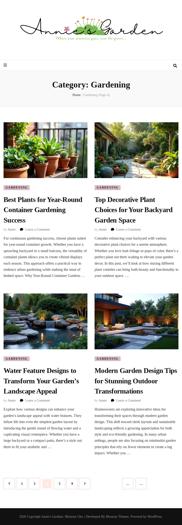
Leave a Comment (37, 229)
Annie (12, 229)
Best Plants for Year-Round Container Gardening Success (43, 210)
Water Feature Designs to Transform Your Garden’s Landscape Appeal (41, 381)
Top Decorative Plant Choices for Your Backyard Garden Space (134, 210)
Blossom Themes (117, 516)
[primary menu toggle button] (6, 65)
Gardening (16, 187)
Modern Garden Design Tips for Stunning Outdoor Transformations (136, 381)
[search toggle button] (175, 66)
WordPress (154, 516)
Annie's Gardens (52, 516)
